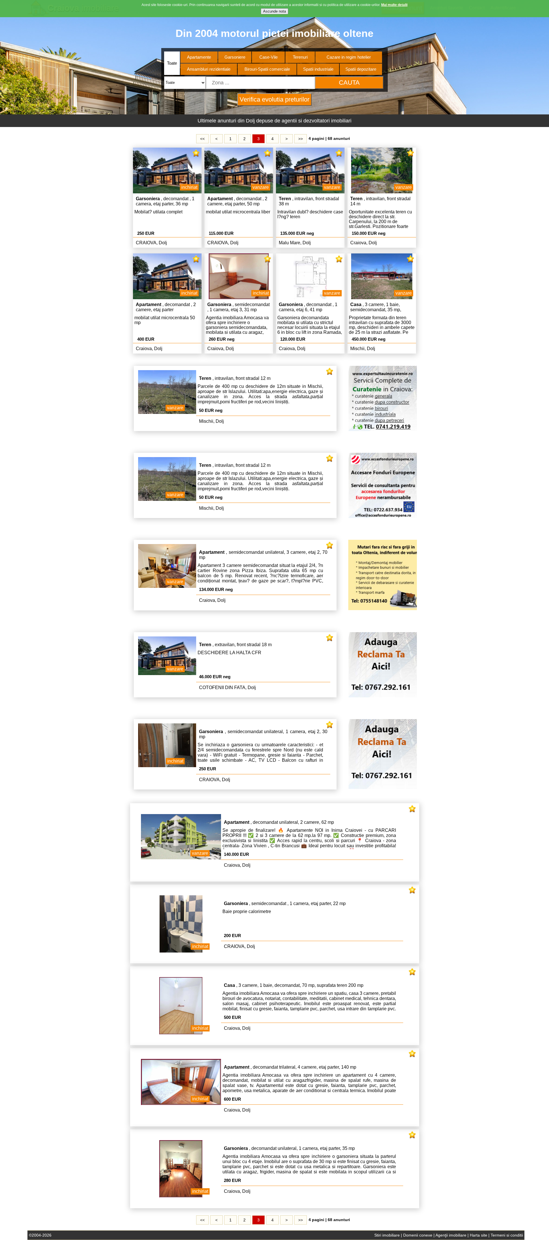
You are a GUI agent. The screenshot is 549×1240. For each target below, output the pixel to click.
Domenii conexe (417, 1235)
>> (300, 138)
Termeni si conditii (507, 1235)
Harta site (478, 1235)
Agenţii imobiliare (450, 1235)
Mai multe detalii (394, 5)
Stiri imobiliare (387, 1235)
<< (202, 138)
